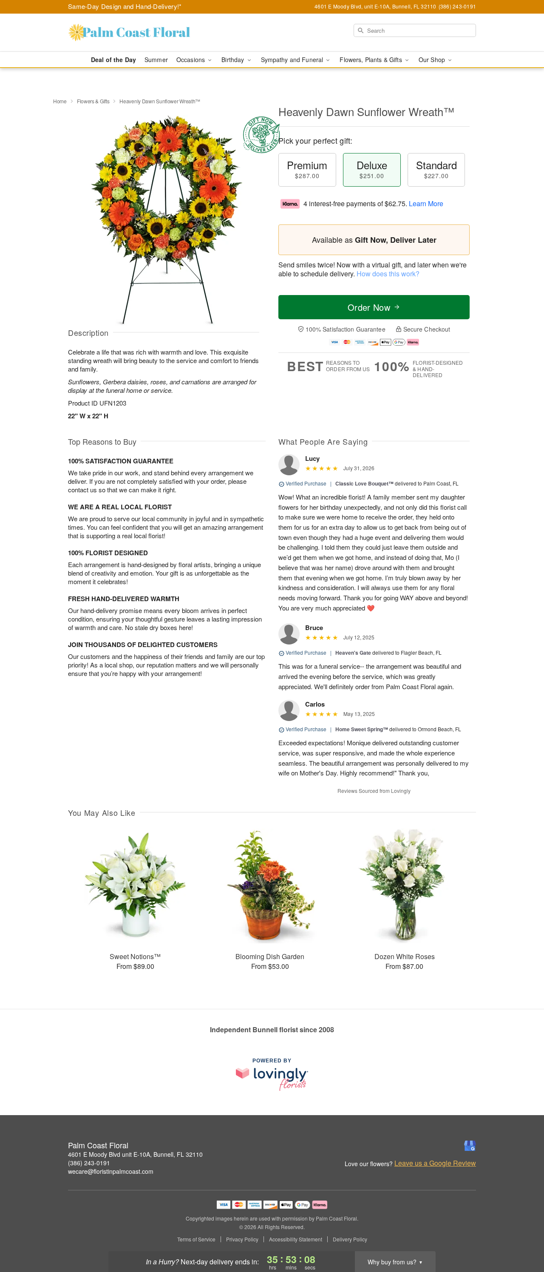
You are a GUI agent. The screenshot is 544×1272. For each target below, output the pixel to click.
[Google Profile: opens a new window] (470, 1146)
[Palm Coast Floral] (129, 33)
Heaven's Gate (353, 652)
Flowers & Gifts (93, 101)
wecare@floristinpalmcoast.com (110, 1171)
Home (60, 101)
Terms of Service (196, 1239)
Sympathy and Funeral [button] (293, 59)
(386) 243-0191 (89, 1162)
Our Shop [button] (433, 59)
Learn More (426, 203)
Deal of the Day (113, 59)
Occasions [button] (191, 59)
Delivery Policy (350, 1239)
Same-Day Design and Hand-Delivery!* (125, 6)
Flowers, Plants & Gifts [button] (371, 59)
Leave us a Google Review (435, 1163)
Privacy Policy (242, 1239)
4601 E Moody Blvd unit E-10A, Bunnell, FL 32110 (135, 1154)
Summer (156, 59)
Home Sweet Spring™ (361, 729)
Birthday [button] (233, 59)
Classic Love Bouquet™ (364, 483)
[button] (521, 1235)
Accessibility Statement (295, 1239)
